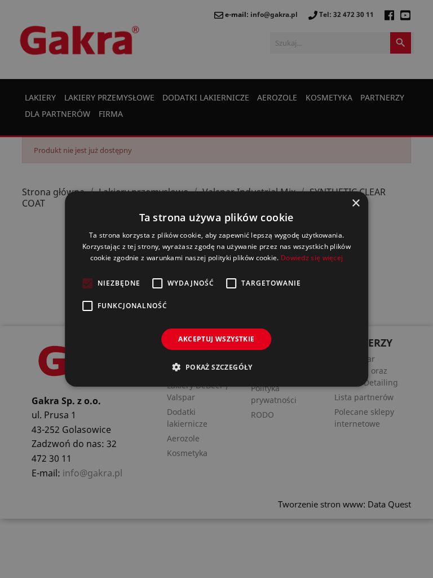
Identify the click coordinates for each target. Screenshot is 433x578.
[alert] (216, 289)
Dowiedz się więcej (312, 257)
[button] (216, 367)
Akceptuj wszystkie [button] (216, 339)
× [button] (355, 203)
